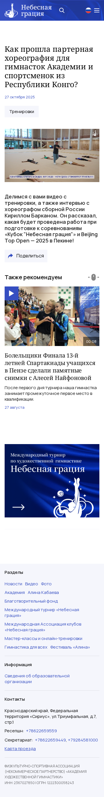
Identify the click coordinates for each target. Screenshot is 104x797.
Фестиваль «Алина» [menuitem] (70, 647)
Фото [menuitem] (46, 584)
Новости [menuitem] (13, 584)
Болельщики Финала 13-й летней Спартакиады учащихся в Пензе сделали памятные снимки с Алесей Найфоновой (50, 366)
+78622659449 (50, 740)
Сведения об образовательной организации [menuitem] (37, 679)
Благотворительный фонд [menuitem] (31, 601)
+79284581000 (83, 740)
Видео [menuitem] (31, 584)
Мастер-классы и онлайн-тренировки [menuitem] (43, 638)
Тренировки (21, 111)
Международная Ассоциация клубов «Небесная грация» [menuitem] (43, 627)
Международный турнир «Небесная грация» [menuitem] (42, 612)
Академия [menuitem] (15, 592)
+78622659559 (41, 731)
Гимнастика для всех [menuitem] (26, 647)
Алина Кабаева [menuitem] (43, 592)
